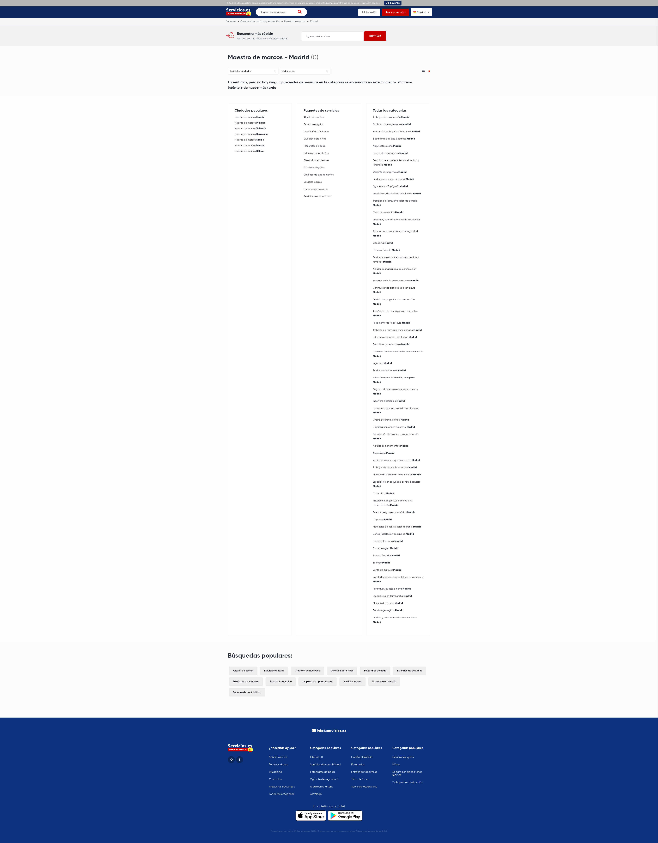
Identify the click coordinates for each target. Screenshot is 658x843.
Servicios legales (313, 182)
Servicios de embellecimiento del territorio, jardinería (396, 162)
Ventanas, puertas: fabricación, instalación (396, 222)
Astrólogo (316, 794)
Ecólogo (382, 563)
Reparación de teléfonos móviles (407, 773)
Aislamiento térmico (388, 212)
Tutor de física (359, 779)
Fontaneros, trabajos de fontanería (396, 131)
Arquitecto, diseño (387, 146)
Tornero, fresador (386, 555)
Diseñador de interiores (316, 160)
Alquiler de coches (314, 117)
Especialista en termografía (392, 596)
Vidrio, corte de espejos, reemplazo (396, 460)
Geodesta (383, 243)
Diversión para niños (315, 139)
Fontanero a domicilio (315, 189)
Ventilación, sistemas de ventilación (397, 193)
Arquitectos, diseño (321, 786)
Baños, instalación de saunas (393, 534)
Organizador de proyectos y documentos (395, 391)
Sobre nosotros (278, 757)
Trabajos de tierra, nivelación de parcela (395, 203)
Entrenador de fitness (364, 772)
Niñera (396, 764)
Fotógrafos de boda (315, 146)
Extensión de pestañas (316, 153)
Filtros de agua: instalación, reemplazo (394, 380)
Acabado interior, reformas (392, 124)
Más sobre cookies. (370, 3)
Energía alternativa (388, 541)
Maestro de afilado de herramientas (397, 475)
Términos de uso (278, 764)
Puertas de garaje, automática (394, 512)
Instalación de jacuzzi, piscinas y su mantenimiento (392, 503)
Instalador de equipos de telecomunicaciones (398, 579)
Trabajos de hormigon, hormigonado (397, 330)
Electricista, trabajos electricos (394, 139)
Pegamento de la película (391, 323)
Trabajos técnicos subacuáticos (395, 467)
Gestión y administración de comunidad (395, 619)
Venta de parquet (387, 570)
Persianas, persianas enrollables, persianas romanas (396, 259)
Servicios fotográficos (364, 786)
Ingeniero (382, 363)
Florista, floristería (362, 757)
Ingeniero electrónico (389, 401)
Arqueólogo (383, 453)
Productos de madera (389, 370)
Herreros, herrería (386, 250)
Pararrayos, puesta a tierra (392, 589)
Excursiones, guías (313, 124)
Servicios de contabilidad (318, 196)
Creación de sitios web (316, 131)
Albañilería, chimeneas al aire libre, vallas (395, 313)
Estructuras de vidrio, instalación (395, 337)
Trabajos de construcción (391, 117)
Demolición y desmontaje (391, 344)
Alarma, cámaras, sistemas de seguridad (395, 233)
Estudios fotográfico (314, 167)
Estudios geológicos (388, 610)
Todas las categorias (281, 794)
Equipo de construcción (390, 153)
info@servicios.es (331, 731)
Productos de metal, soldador (393, 179)
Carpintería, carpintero (390, 172)
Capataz (382, 519)
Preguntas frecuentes (282, 786)
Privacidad (275, 772)
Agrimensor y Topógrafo (390, 186)
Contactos (275, 779)
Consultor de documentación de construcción (398, 353)
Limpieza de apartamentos (319, 175)
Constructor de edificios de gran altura (394, 290)
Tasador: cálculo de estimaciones (396, 281)
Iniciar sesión (369, 12)
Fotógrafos (358, 764)
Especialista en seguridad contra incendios (396, 484)
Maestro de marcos (250, 117)
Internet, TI (316, 757)
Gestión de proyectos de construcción (394, 301)
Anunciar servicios (395, 12)
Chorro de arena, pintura (391, 420)
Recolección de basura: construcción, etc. (396, 436)
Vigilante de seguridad (324, 779)
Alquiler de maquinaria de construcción (394, 271)
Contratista (383, 493)
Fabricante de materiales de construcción (396, 410)
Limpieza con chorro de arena (394, 427)
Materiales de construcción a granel (397, 527)
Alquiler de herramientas (391, 446)
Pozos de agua (385, 548)
